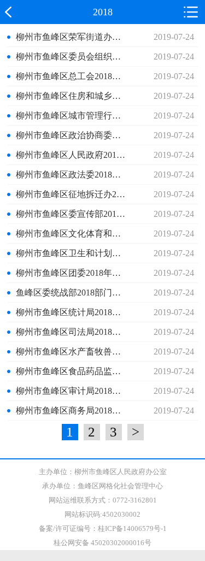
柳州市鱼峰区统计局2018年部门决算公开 (73, 312)
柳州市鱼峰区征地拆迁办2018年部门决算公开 (73, 194)
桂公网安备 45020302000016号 (102, 543)
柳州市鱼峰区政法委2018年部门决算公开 (73, 174)
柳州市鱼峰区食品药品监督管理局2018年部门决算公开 (73, 371)
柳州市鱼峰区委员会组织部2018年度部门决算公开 (73, 56)
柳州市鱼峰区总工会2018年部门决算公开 (73, 76)
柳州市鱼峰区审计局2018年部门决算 (73, 390)
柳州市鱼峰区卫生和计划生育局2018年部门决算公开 (73, 253)
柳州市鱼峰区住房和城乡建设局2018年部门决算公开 (73, 96)
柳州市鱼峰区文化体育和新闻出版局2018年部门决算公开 (73, 233)
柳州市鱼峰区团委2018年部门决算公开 (73, 272)
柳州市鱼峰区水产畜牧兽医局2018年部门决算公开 (73, 351)
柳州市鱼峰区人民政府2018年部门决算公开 (73, 155)
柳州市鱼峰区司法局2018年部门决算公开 (73, 331)
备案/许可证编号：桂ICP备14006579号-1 (103, 528)
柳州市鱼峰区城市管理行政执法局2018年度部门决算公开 (73, 115)
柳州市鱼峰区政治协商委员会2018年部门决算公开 (73, 135)
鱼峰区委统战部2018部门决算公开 (73, 292)
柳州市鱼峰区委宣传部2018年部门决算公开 (73, 214)
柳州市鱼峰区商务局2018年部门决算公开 (73, 410)
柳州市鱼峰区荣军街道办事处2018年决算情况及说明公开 (73, 37)
